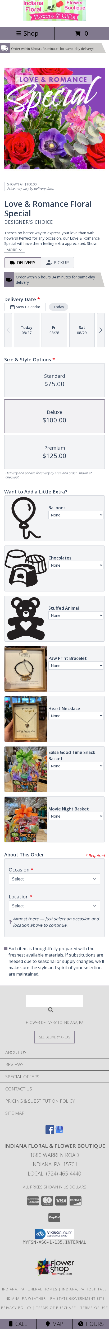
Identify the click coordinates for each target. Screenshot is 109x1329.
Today (58, 306)
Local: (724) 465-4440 (54, 1173)
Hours (93, 1323)
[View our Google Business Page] (59, 1132)
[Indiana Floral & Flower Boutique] (54, 19)
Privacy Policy (16, 1307)
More (11, 249)
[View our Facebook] (50, 1132)
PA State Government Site (77, 1298)
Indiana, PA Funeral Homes (30, 1289)
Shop (31, 33)
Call (20, 1323)
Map (56, 1323)
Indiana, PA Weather (25, 1298)
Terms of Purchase (56, 1307)
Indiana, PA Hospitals (84, 1289)
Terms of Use (94, 1307)
